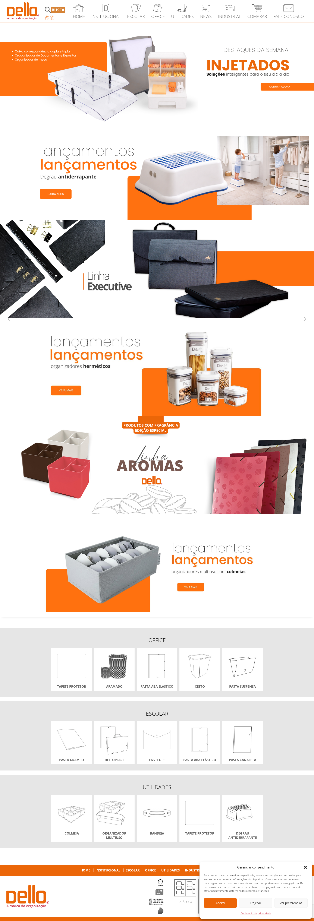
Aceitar (220, 903)
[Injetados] (157, 72)
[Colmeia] (157, 563)
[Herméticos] (157, 367)
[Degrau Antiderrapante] (157, 170)
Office (150, 870)
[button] (305, 867)
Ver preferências (291, 903)
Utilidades (170, 870)
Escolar (133, 870)
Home (85, 870)
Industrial (194, 870)
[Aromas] (157, 465)
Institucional (107, 870)
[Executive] (157, 269)
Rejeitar (255, 903)
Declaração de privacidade (256, 913)
